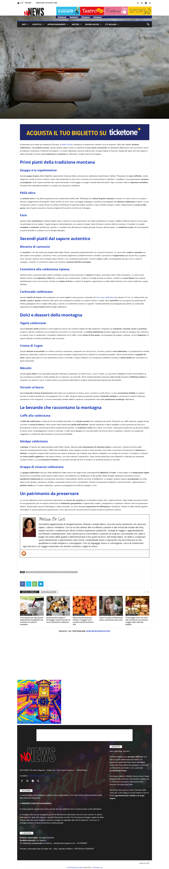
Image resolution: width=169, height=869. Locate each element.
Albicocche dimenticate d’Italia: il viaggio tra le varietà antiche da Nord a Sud (83, 621)
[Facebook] (137, 3)
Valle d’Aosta (67, 144)
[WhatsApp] (34, 584)
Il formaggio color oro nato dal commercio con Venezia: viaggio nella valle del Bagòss (137, 621)
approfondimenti (57, 24)
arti (24, 24)
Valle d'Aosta (72, 572)
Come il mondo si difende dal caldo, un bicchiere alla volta (111, 618)
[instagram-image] (39, 656)
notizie (75, 24)
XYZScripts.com (97, 867)
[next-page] (148, 592)
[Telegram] (145, 3)
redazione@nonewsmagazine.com (42, 776)
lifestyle (36, 24)
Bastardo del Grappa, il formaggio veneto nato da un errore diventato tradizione (58, 619)
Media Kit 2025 (144, 863)
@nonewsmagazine (98, 631)
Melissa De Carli (27, 107)
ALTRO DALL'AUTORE (48, 592)
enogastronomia (34, 95)
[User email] (23, 553)
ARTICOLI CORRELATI (29, 592)
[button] (148, 24)
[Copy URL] (47, 584)
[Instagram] (141, 3)
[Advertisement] (85, 564)
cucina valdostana (45, 572)
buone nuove (92, 24)
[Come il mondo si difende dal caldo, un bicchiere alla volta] (111, 606)
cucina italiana (32, 572)
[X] (150, 3)
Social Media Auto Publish (75, 867)
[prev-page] (145, 592)
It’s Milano (110, 24)
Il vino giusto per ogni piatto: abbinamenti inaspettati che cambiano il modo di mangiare (31, 621)
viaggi (49, 615)
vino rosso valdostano (105, 297)
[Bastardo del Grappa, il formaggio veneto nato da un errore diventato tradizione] (58, 606)
